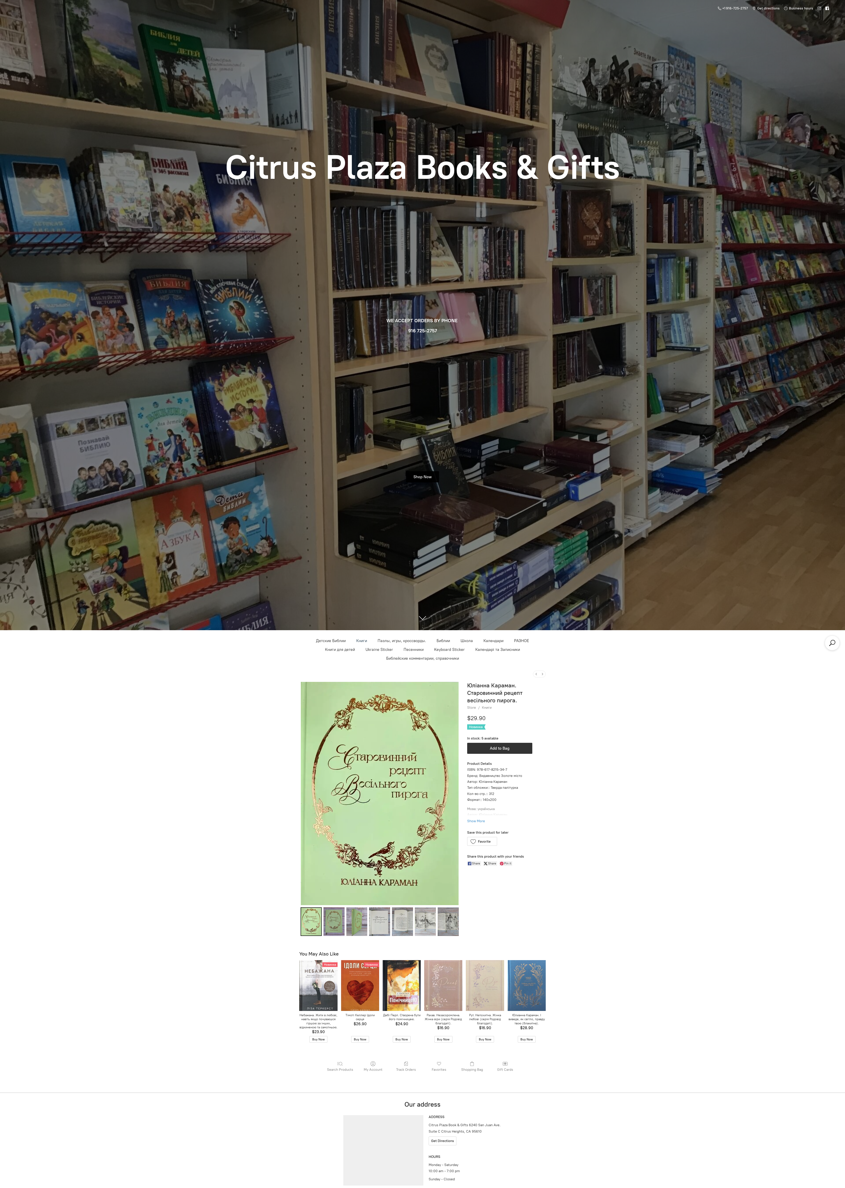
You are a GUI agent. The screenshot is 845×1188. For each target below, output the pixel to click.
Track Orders (406, 1069)
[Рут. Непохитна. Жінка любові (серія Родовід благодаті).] (485, 985)
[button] (482, 841)
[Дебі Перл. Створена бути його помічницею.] (402, 985)
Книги (361, 640)
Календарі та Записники (497, 649)
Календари (493, 640)
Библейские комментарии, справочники (422, 658)
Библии (443, 640)
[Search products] (832, 643)
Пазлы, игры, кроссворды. (402, 640)
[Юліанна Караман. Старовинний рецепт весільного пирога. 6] (448, 921)
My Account (373, 1069)
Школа (467, 640)
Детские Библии (331, 640)
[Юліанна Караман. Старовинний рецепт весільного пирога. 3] (379, 921)
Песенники (414, 649)
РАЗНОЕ (521, 640)
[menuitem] (536, 674)
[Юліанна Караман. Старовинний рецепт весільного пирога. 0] (311, 921)
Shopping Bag (472, 1069)
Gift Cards (505, 1069)
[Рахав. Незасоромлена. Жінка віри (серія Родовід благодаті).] (443, 985)
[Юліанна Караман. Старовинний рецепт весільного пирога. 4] (402, 921)
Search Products (340, 1069)
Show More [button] (476, 821)
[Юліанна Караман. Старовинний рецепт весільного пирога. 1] (334, 921)
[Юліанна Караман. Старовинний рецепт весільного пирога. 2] (356, 921)
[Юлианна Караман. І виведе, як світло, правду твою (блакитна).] (527, 985)
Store (471, 707)
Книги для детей (340, 649)
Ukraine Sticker (379, 649)
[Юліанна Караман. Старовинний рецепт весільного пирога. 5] (425, 921)
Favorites (439, 1069)
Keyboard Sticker (449, 649)
